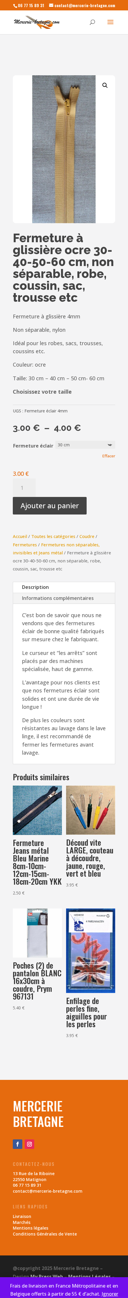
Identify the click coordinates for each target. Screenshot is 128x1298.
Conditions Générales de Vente (45, 1234)
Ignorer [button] (110, 1294)
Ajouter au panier (50, 505)
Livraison (22, 1216)
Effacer (108, 456)
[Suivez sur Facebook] (17, 1144)
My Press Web (46, 1276)
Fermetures (25, 545)
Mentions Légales (89, 1276)
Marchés (21, 1222)
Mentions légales (30, 1228)
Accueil (20, 536)
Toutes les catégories (53, 536)
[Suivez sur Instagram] (29, 1144)
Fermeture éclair (33, 445)
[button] (105, 85)
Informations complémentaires (58, 598)
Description (35, 587)
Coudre (86, 536)
